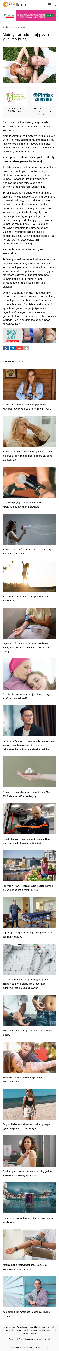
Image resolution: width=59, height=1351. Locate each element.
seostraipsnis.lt (29, 1333)
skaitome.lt (8, 1330)
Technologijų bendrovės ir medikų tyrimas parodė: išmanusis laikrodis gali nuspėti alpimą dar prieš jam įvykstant (28, 455)
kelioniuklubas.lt (34, 1327)
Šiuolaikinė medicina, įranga (14, 27)
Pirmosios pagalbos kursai (30, 1339)
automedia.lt (48, 1327)
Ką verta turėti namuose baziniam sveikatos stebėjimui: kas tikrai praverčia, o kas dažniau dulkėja (26, 647)
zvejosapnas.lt (36, 1330)
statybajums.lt (10, 1327)
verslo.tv (22, 1327)
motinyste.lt (49, 1330)
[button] (49, 4)
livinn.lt (47, 1339)
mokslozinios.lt (21, 1330)
